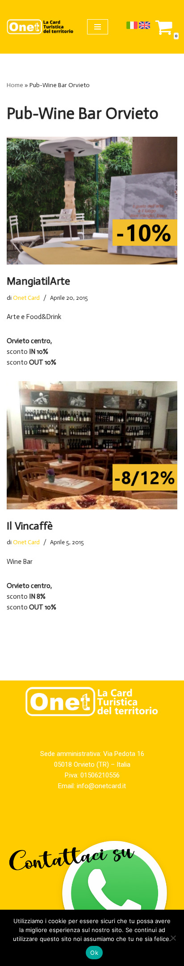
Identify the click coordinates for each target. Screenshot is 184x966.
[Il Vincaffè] (92, 445)
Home (15, 85)
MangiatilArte (38, 280)
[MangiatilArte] (92, 201)
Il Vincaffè (30, 525)
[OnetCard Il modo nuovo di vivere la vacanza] (40, 26)
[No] (172, 937)
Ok (94, 952)
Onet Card (26, 298)
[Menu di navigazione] (97, 26)
